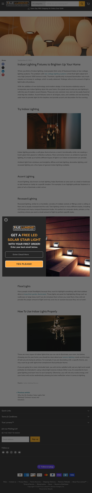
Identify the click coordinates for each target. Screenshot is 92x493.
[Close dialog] (6, 219)
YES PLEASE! (24, 264)
